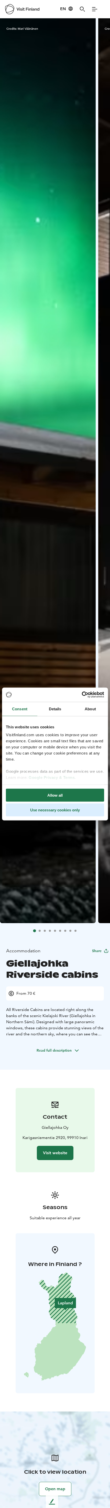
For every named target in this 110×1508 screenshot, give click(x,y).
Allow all (55, 795)
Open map (55, 1488)
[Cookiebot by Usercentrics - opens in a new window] (81, 695)
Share (97, 951)
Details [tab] (55, 709)
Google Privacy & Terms (52, 777)
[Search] (82, 9)
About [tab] (90, 709)
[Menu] (95, 9)
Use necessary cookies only (55, 810)
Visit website (55, 1152)
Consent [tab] (19, 709)
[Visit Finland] (22, 9)
